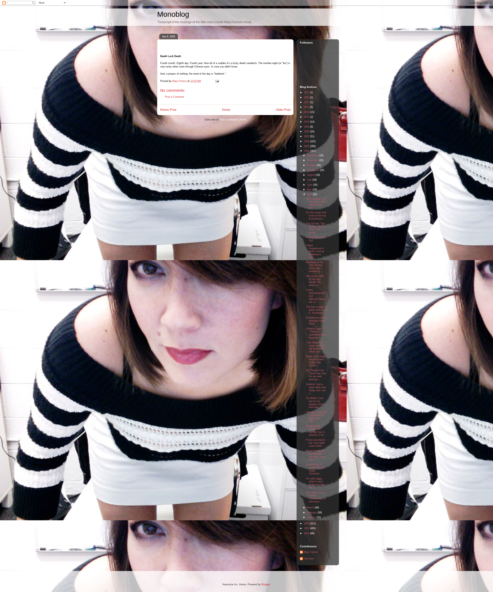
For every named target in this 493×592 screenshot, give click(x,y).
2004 (307, 151)
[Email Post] (217, 81)
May (310, 189)
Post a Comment (174, 96)
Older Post (283, 109)
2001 (307, 533)
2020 (307, 97)
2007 (307, 136)
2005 (307, 146)
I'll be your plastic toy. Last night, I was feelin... (315, 442)
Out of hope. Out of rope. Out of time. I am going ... (315, 228)
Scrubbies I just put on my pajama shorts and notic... (315, 403)
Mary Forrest (311, 552)
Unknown (309, 558)
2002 (307, 528)
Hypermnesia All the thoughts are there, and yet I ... (315, 455)
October (312, 165)
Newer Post (168, 109)
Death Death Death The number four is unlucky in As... (316, 430)
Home (226, 109)
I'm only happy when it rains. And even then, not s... (316, 483)
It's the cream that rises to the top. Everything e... (316, 215)
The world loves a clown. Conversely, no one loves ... (316, 497)
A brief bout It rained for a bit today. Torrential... (315, 469)
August (311, 174)
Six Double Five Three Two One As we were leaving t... (316, 375)
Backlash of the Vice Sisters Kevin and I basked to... (315, 267)
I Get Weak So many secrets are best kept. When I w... (315, 347)
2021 (307, 92)
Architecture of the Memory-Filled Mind (316, 320)
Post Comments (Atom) (233, 119)
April (310, 194)
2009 (307, 126)
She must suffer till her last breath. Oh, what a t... (315, 281)
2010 (307, 121)
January (312, 517)
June (310, 184)
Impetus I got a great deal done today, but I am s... (316, 389)
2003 (307, 523)
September (313, 170)
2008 (307, 131)
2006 (307, 141)
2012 (307, 116)
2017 (307, 102)
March (311, 507)
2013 (307, 112)
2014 (307, 107)
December (313, 155)
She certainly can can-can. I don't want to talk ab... (316, 203)
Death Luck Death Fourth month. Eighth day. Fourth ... (316, 361)
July (309, 179)
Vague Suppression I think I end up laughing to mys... (315, 251)
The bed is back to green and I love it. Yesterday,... (316, 309)
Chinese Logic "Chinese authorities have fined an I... (316, 333)
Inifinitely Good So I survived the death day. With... (316, 417)
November (313, 160)
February (312, 512)
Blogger (266, 584)
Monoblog (173, 14)
